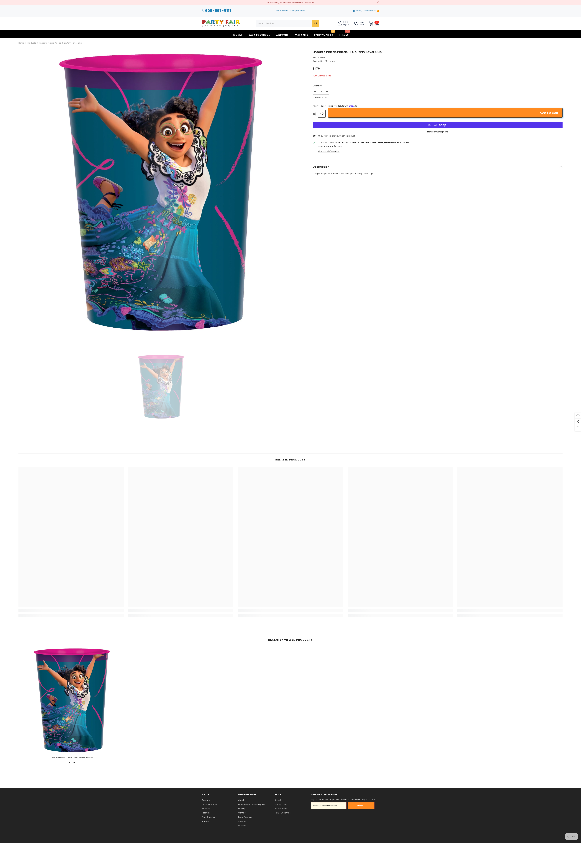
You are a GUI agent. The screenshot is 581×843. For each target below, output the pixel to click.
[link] (322, 114)
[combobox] (284, 23)
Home (21, 43)
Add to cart (550, 113)
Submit (361, 805)
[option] (161, 192)
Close (377, 2)
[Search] (287, 23)
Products (32, 43)
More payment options (437, 131)
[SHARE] (315, 114)
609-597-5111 (218, 11)
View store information (328, 151)
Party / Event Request (366, 10)
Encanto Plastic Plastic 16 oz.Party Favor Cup (72, 757)
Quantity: (317, 85)
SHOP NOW (309, 2)
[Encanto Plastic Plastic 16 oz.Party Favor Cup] (71, 700)
